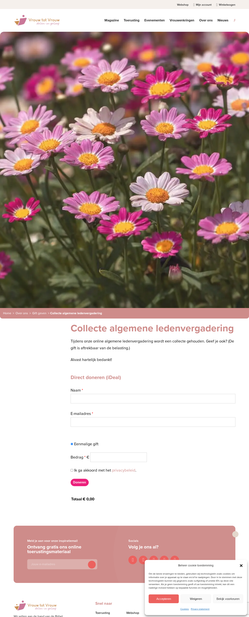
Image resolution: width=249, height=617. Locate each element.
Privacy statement (200, 609)
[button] (241, 566)
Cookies (184, 609)
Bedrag (80, 457)
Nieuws (222, 20)
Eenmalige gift (85, 444)
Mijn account (203, 4)
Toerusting (102, 613)
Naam (77, 390)
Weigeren (196, 598)
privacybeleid (123, 470)
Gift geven (39, 313)
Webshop (183, 4)
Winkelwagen (227, 4)
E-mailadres (82, 413)
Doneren (79, 482)
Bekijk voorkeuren (228, 598)
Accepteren (163, 598)
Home (7, 313)
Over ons (22, 313)
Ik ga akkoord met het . (105, 470)
